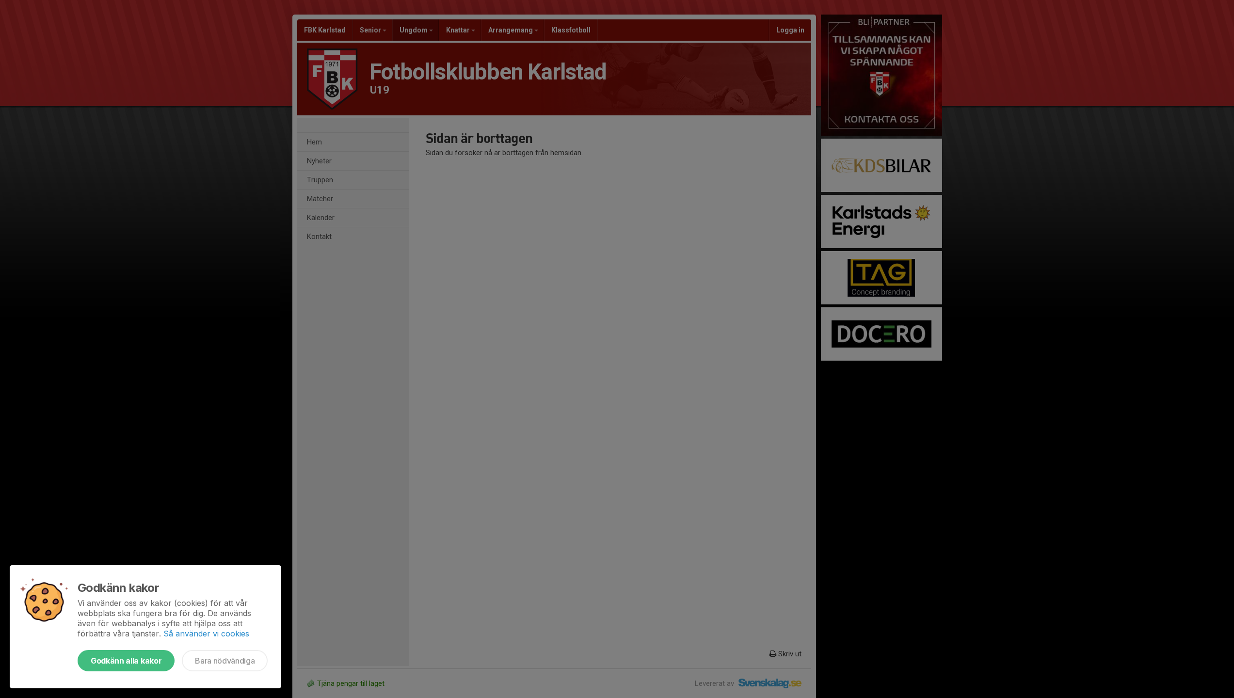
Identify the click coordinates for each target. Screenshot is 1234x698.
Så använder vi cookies (206, 633)
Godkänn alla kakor (126, 661)
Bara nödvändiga (225, 661)
